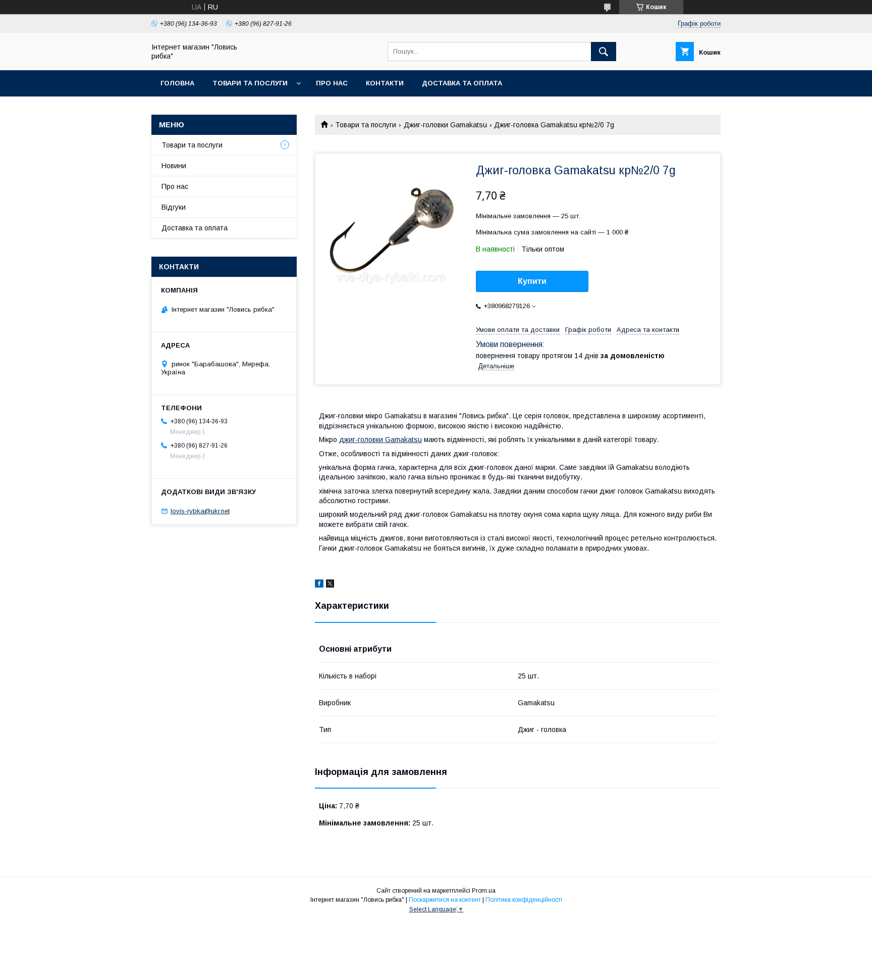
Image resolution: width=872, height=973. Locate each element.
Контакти (385, 83)
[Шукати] (603, 51)
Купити (532, 281)
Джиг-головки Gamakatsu (445, 125)
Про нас (332, 83)
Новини (173, 166)
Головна (177, 83)
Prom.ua (484, 890)
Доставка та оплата (462, 83)
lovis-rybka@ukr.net (200, 511)
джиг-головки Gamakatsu (380, 439)
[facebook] (319, 585)
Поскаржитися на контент (445, 899)
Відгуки (173, 207)
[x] (330, 585)
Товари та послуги (250, 83)
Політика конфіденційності (523, 899)
